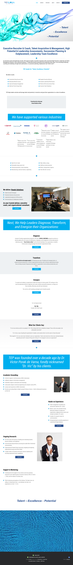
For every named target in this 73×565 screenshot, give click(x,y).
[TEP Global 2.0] (9, 2)
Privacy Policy (40, 555)
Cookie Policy (45, 555)
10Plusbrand (68, 555)
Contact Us (66, 2)
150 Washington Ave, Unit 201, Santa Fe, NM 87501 (37, 553)
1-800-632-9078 (36, 551)
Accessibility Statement (32, 557)
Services (41, 2)
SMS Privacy (42, 557)
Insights (58, 2)
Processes (48, 2)
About (53, 2)
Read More (17, 208)
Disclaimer (38, 557)
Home (37, 2)
